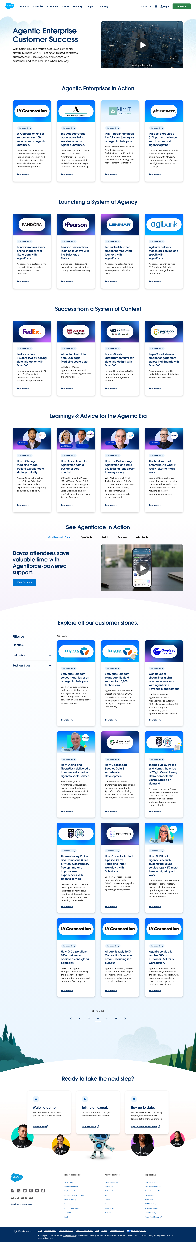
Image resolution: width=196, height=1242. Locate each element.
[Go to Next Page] (125, 1018)
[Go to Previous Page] (71, 1018)
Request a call (89, 1126)
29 (116, 1018)
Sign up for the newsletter (144, 1126)
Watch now (39, 1126)
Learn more (23, 174)
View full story (24, 582)
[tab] (59, 537)
